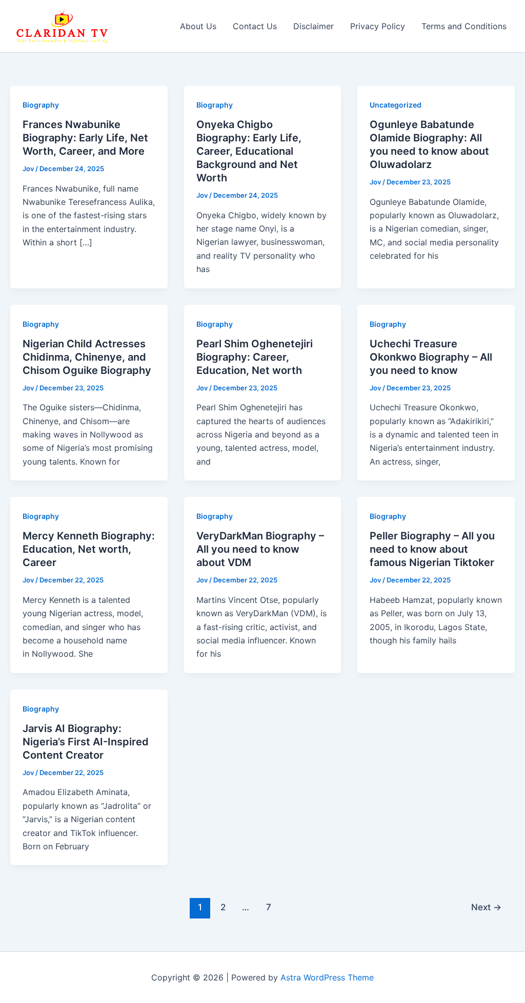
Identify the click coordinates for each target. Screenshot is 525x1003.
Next (486, 907)
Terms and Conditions (464, 26)
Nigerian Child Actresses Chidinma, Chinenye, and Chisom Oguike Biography (87, 357)
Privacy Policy (377, 26)
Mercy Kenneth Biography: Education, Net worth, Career (89, 549)
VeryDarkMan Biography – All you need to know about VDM (260, 549)
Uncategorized (395, 104)
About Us (198, 26)
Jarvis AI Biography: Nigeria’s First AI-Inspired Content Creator (86, 741)
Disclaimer (313, 26)
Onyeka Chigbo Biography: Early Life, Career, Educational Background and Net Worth (248, 151)
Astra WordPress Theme (327, 977)
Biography (41, 104)
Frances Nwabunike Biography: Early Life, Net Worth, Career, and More (85, 137)
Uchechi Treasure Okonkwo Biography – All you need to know (431, 357)
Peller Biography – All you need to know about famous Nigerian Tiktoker (432, 549)
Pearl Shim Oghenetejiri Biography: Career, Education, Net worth (254, 357)
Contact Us (255, 26)
